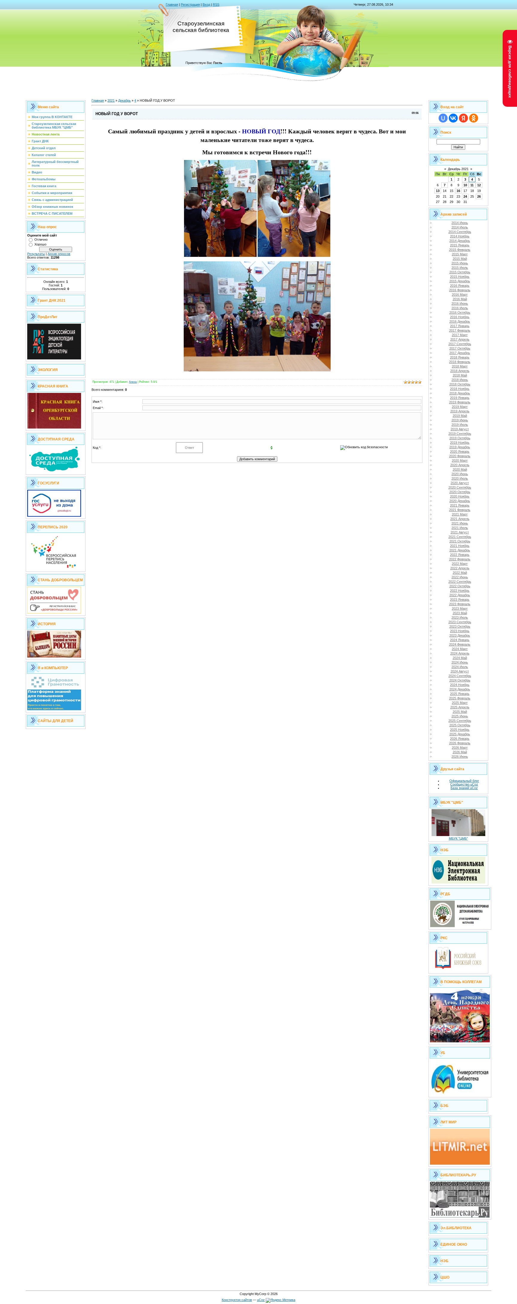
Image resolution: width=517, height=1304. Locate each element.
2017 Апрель (459, 339)
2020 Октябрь (459, 492)
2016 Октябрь (459, 312)
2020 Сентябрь (459, 487)
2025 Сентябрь (459, 720)
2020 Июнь (459, 474)
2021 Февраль (459, 510)
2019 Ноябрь (459, 442)
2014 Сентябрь (459, 232)
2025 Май (460, 711)
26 (479, 196)
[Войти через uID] (443, 118)
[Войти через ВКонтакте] (453, 118)
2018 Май (460, 375)
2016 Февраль (459, 290)
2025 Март (460, 702)
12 (479, 185)
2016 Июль (459, 308)
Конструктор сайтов (237, 1300)
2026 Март (460, 747)
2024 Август (460, 671)
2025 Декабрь (459, 734)
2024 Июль (459, 667)
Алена (133, 381)
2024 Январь (459, 640)
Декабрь (124, 100)
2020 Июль (459, 478)
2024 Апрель (459, 653)
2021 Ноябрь (459, 545)
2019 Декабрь (459, 447)
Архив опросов (59, 254)
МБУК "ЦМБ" (458, 838)
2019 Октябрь (459, 438)
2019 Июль (459, 424)
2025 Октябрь (459, 725)
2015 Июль (459, 267)
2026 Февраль (459, 743)
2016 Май (460, 299)
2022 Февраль (459, 559)
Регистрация (190, 4)
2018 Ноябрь (459, 389)
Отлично (41, 239)
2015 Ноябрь (459, 276)
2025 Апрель (459, 707)
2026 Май (460, 752)
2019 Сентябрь (459, 433)
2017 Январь (459, 326)
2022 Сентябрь (459, 581)
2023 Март (460, 608)
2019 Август (460, 429)
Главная (172, 4)
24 (465, 196)
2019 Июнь (459, 420)
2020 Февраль (459, 456)
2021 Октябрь (459, 541)
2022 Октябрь (459, 586)
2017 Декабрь (459, 353)
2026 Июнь (459, 756)
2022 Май (460, 572)
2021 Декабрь (459, 550)
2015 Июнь (459, 263)
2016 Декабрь (459, 321)
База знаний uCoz (464, 788)
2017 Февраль (459, 330)
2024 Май (460, 658)
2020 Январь (459, 451)
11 (472, 185)
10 (465, 185)
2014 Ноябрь (459, 236)
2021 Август (460, 532)
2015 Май (460, 258)
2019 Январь (459, 397)
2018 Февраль (459, 362)
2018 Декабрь (459, 393)
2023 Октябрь (459, 626)
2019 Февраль (459, 402)
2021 (111, 100)
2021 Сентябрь (459, 537)
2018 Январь (459, 357)
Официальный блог (464, 781)
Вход (206, 4)
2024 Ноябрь (459, 685)
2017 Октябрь (459, 348)
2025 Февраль (459, 698)
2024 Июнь (459, 662)
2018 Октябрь (459, 384)
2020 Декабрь (459, 501)
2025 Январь (459, 694)
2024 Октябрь (459, 680)
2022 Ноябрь (459, 590)
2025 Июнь (459, 716)
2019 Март (460, 406)
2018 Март (460, 366)
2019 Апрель (459, 411)
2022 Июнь (459, 577)
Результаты (36, 254)
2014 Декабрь (459, 241)
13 (438, 191)
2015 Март (460, 254)
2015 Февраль (459, 249)
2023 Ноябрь (459, 631)
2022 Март (460, 563)
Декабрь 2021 (458, 169)
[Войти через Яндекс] (463, 118)
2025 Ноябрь (459, 729)
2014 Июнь (459, 223)
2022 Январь (459, 554)
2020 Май (460, 469)
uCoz (261, 1300)
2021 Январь (459, 505)
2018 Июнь (459, 380)
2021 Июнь (459, 523)
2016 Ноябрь (459, 317)
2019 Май (460, 415)
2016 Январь (459, 285)
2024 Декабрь (459, 689)
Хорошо (40, 244)
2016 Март (460, 294)
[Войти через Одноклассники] (473, 118)
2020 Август (460, 483)
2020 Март (460, 460)
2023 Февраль (459, 604)
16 (458, 191)
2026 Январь (459, 738)
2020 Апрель (459, 465)
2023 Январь (459, 599)
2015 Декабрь (459, 281)
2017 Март (460, 335)
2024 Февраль (459, 644)
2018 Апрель (459, 371)
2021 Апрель (459, 519)
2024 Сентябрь (459, 676)
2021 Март (460, 514)
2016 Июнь (459, 303)
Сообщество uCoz (464, 784)
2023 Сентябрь (459, 622)
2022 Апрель (459, 568)
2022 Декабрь (459, 595)
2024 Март (460, 649)
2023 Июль (459, 617)
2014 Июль (459, 227)
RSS (216, 4)
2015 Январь (459, 245)
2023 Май (460, 613)
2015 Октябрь (459, 272)
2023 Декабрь (459, 635)
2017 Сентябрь (459, 344)
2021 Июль (459, 528)
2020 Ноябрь (459, 496)
